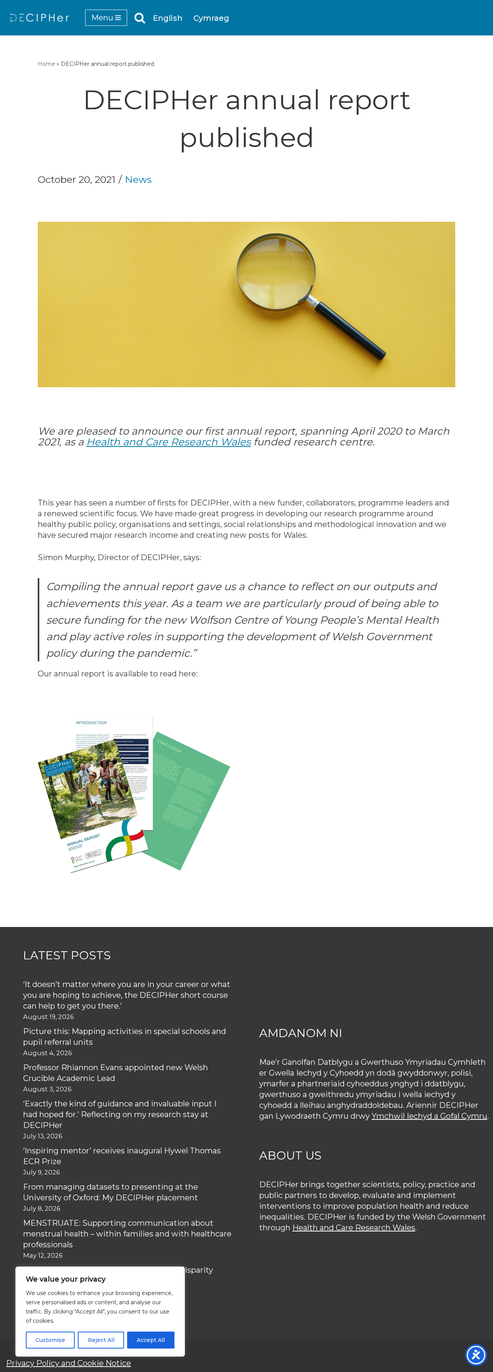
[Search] (140, 17)
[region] (100, 1312)
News (138, 179)
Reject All (101, 1340)
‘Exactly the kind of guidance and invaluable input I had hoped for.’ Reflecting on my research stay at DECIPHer (119, 1114)
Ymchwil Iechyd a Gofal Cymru (429, 1116)
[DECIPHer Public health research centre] (40, 17)
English (168, 18)
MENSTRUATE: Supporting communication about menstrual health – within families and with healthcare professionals (127, 1233)
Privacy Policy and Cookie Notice (68, 1363)
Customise (50, 1340)
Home (46, 63)
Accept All (151, 1340)
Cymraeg (211, 18)
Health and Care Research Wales (168, 442)
